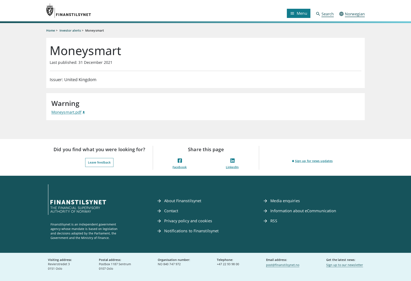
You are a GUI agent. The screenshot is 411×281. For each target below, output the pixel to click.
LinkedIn (232, 167)
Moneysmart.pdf (66, 112)
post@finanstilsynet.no (282, 265)
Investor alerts (70, 30)
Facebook (180, 167)
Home (50, 30)
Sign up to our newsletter (344, 265)
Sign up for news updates (314, 161)
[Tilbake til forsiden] (86, 10)
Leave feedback (99, 162)
